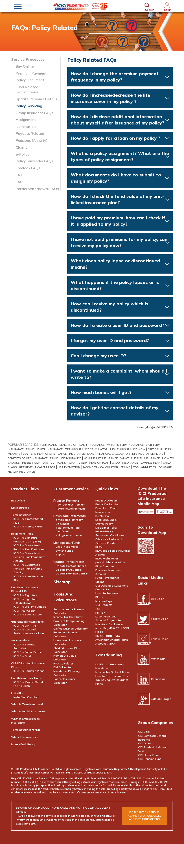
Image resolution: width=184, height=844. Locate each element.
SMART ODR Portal (107, 636)
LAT (19, 175)
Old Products (103, 604)
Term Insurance (21, 514)
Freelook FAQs (28, 168)
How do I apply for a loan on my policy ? (115, 138)
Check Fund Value (67, 546)
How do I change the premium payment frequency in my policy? (115, 77)
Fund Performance (107, 577)
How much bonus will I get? (101, 392)
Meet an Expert (104, 601)
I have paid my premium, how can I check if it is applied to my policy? (118, 221)
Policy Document (30, 80)
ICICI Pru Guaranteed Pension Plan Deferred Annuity (27, 568)
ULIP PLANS (58, 462)
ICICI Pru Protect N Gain (28, 526)
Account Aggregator (108, 620)
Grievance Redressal (108, 539)
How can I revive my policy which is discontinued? (109, 307)
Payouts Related (30, 133)
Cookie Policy (104, 523)
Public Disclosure (106, 500)
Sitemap (61, 581)
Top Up (61, 554)
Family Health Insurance (44, 449)
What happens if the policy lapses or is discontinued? (115, 285)
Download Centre (106, 508)
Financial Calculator (113, 453)
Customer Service (71, 488)
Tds (136, 467)
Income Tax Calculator (100, 467)
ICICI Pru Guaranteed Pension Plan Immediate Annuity (29, 557)
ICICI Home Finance (150, 755)
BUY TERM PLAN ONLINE (39, 453)
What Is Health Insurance (140, 458)
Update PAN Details (69, 569)
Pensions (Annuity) (31, 140)
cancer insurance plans (75, 453)
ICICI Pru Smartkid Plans (28, 671)
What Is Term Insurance (125, 444)
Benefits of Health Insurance (82, 444)
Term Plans (48, 444)
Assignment (26, 119)
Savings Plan (150, 462)
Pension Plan (99, 462)
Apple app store (164, 513)
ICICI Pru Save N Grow (27, 614)
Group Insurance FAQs (34, 113)
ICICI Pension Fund (150, 758)
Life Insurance (20, 507)
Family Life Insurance (65, 458)
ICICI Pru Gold (22, 656)
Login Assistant (105, 616)
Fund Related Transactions (27, 89)
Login (167, 9)
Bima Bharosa (104, 566)
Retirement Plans (22, 533)
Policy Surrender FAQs (34, 161)
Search (149, 9)
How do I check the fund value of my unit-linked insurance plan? (117, 199)
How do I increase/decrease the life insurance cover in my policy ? (110, 98)
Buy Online (25, 66)
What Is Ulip (77, 462)
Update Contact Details (71, 566)
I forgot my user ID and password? (110, 340)
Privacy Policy (104, 531)
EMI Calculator (62, 667)
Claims (21, 147)
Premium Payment (31, 73)
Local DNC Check (106, 519)
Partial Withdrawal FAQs (37, 188)
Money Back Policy (23, 744)
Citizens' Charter (105, 543)
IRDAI (99, 546)
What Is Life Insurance (101, 458)
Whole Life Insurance (24, 737)
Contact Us (102, 589)
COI (97, 609)
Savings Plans (20, 640)
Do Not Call (102, 516)
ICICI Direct (144, 743)
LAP (19, 182)
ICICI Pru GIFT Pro (24, 625)
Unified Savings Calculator (70, 628)
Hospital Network (106, 593)
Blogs (99, 597)
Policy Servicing (29, 106)
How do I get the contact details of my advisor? (114, 411)
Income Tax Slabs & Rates (112, 672)
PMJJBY (100, 612)
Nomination (26, 126)
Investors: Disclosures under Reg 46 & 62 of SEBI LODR (112, 628)
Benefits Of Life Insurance (28, 458)
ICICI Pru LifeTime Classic (29, 606)
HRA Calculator (63, 663)
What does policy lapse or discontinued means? (115, 264)
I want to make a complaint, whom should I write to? (119, 374)
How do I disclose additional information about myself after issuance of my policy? (117, 120)
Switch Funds (64, 550)
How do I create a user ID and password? (117, 325)
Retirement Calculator (37, 467)
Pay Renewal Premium (70, 508)
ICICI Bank (144, 731)
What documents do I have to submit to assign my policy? (116, 178)
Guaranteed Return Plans (27, 621)
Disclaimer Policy (106, 527)
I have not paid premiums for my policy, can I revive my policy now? (119, 242)
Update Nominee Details (72, 573)
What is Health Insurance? (28, 711)
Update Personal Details (36, 99)
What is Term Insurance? (27, 704)
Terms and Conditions (109, 535)
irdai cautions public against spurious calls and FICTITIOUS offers (144, 816)
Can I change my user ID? (98, 355)
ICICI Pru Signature (25, 595)
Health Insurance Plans (26, 678)
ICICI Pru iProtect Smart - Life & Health (29, 684)
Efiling (125, 467)
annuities (148, 467)
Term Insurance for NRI (26, 729)
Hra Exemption (69, 467)
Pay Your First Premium (70, 504)
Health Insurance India (127, 449)
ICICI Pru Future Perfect (27, 652)
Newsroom (102, 512)
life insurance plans (147, 453)
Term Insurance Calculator (86, 449)
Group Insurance (125, 462)
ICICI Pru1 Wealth (24, 610)
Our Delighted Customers (111, 585)
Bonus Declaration (107, 504)
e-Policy (22, 154)
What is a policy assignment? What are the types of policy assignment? (120, 156)
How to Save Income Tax (111, 676)
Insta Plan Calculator (26, 697)
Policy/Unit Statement (69, 535)
